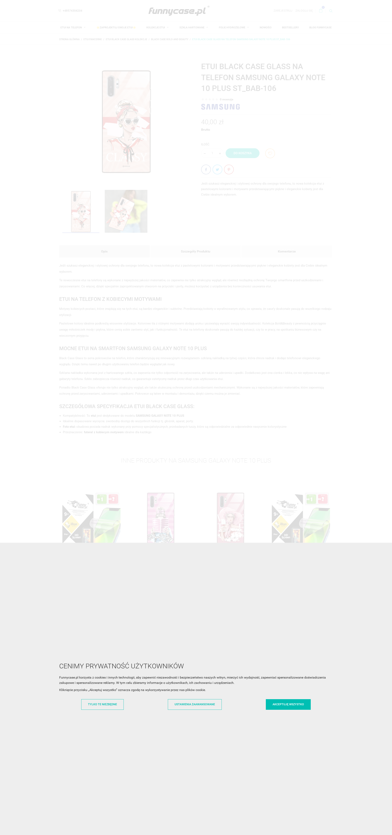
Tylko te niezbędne (102, 704)
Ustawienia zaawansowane (195, 704)
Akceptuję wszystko (288, 704)
